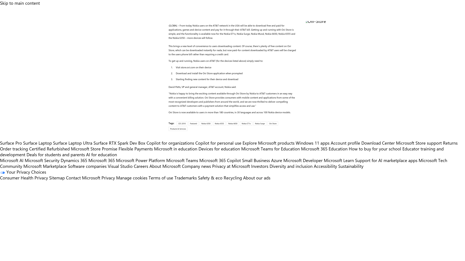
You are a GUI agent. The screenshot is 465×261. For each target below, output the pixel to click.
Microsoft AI (11, 160)
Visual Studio (120, 166)
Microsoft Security (42, 160)
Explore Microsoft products (268, 143)
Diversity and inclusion (291, 166)
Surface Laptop (37, 143)
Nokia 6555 (219, 123)
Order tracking (14, 149)
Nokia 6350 (205, 123)
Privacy (108, 178)
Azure (276, 160)
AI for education (101, 154)
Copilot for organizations (170, 143)
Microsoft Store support (419, 143)
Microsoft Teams (182, 160)
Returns (450, 143)
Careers (141, 166)
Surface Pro (11, 143)
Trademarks (185, 178)
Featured (193, 123)
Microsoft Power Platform (140, 160)
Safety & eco (210, 178)
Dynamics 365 (74, 160)
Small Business (256, 160)
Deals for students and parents (56, 154)
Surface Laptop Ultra (72, 143)
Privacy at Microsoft (231, 166)
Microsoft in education (175, 149)
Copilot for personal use (218, 143)
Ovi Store (273, 123)
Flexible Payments (136, 149)
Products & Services (178, 128)
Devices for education (219, 149)
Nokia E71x (246, 123)
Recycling (233, 178)
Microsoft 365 (101, 160)
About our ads (256, 178)
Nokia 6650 (232, 123)
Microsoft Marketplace (45, 166)
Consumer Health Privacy (24, 178)
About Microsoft (165, 166)
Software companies (87, 166)
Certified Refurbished (49, 149)
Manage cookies (131, 178)
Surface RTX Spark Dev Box (119, 143)
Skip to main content (20, 3)
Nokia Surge (260, 123)
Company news (196, 166)
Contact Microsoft (83, 178)
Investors (259, 166)
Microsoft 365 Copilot (220, 160)
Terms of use (161, 178)
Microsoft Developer (303, 160)
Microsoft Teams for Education (270, 149)
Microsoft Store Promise (94, 149)
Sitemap (57, 178)
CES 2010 (182, 123)
